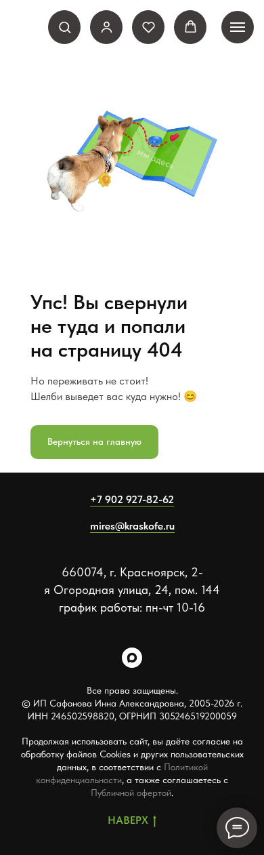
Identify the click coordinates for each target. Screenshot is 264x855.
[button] (64, 26)
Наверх (128, 820)
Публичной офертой (131, 792)
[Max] (132, 658)
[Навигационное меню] (237, 27)
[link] (106, 26)
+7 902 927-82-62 (132, 499)
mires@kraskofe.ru (132, 525)
